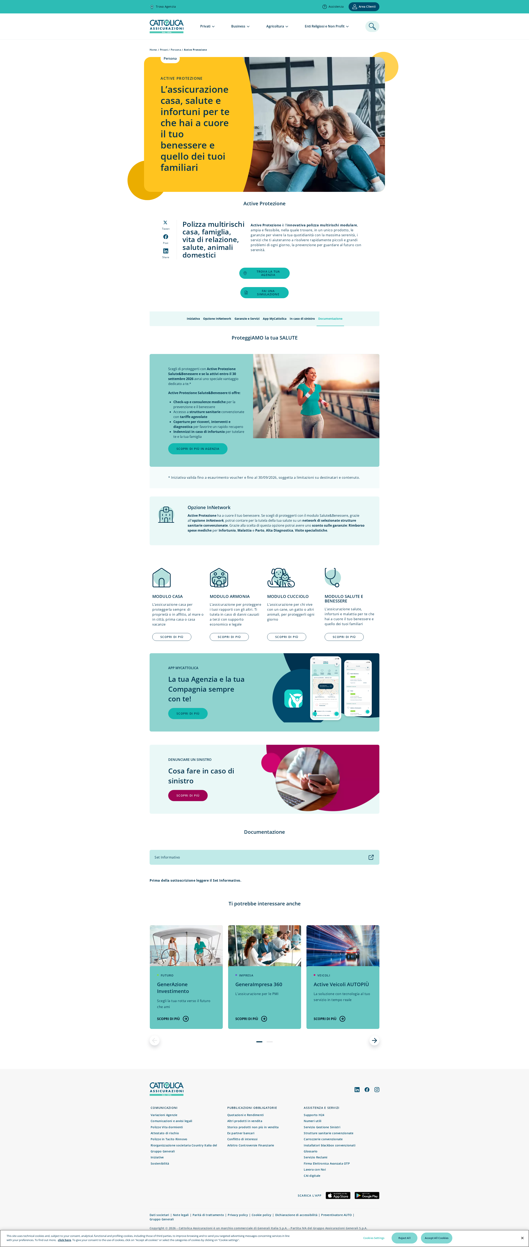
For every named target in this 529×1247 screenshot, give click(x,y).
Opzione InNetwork (217, 319)
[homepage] (166, 32)
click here (64, 1240)
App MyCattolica (274, 319)
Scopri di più (168, 1019)
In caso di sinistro (302, 319)
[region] (264, 1238)
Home (153, 49)
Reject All (404, 1238)
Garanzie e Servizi (247, 319)
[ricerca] (372, 26)
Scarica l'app (310, 1195)
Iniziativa (193, 319)
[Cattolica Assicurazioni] (166, 1094)
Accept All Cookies (436, 1238)
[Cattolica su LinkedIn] (357, 1089)
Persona (176, 49)
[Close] (522, 1237)
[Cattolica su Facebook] (367, 1089)
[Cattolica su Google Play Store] (367, 1195)
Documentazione (330, 319)
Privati (164, 49)
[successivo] (374, 1040)
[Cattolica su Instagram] (376, 1089)
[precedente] (155, 1040)
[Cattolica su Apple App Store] (338, 1195)
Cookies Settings (373, 1238)
